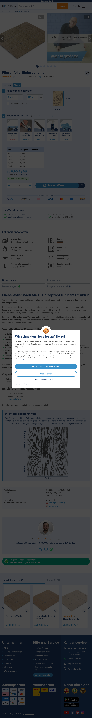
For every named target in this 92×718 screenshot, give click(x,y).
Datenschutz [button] (28, 384)
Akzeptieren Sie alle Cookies (47, 366)
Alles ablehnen (46, 374)
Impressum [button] (18, 384)
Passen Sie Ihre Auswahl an (46, 380)
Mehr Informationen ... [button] (22, 360)
